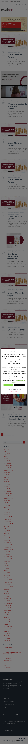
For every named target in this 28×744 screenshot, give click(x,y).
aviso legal (7, 371)
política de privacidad (19, 371)
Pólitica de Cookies (14, 391)
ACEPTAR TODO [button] (8, 385)
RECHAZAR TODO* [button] (19, 385)
